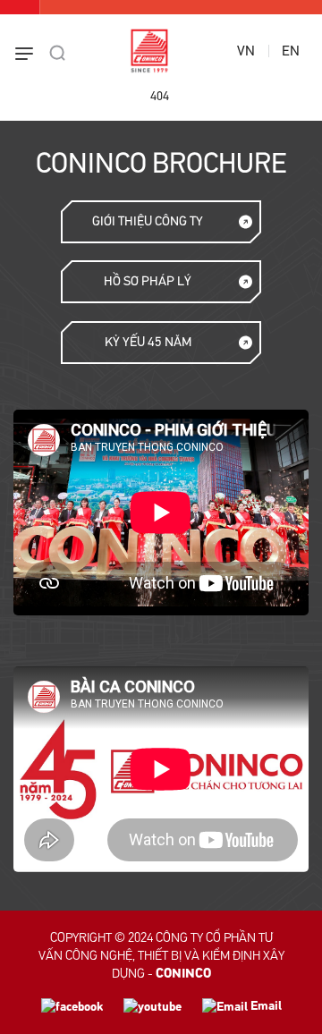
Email (265, 1006)
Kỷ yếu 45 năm (148, 342)
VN (246, 51)
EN (291, 51)
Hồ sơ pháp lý (147, 281)
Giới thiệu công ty (147, 221)
